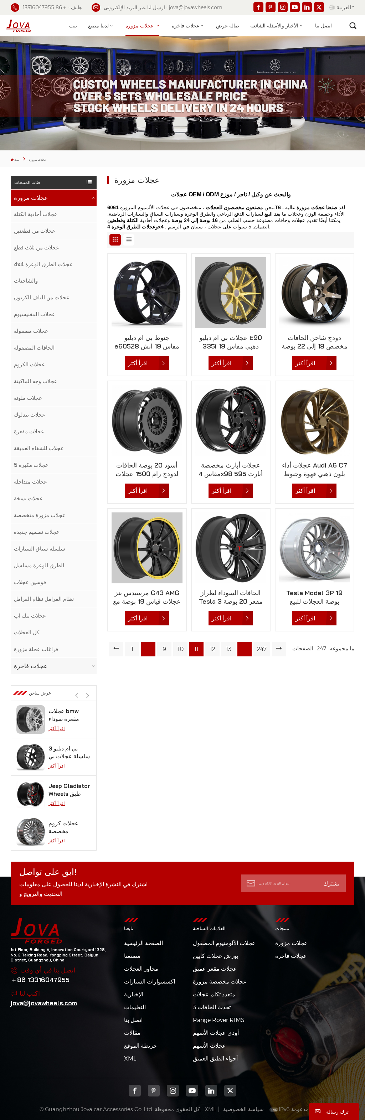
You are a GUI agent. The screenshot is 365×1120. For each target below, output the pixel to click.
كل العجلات (26, 632)
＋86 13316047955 (40, 980)
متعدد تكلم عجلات (214, 994)
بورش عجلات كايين (215, 956)
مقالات (132, 1032)
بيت (73, 25)
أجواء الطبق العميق (215, 1058)
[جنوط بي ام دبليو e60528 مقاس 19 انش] (147, 292)
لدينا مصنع (98, 25)
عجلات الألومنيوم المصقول (224, 943)
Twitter (230, 1091)
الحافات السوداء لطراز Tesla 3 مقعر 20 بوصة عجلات (231, 597)
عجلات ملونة (28, 397)
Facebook (135, 1091)
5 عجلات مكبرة (31, 464)
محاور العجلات (141, 968)
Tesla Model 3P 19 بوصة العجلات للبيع (314, 597)
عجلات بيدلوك (29, 414)
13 (228, 649)
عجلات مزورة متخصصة (40, 515)
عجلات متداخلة (30, 481)
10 (181, 649)
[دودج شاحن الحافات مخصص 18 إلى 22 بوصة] (314, 292)
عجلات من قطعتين (34, 230)
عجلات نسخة (28, 498)
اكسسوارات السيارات (149, 981)
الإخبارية (133, 994)
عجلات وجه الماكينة (35, 381)
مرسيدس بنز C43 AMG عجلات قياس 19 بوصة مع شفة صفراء (147, 597)
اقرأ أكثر (56, 728)
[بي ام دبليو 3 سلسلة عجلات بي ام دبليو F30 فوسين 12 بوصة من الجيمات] (30, 719)
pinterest (154, 1091)
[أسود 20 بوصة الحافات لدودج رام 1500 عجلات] (147, 420)
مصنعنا (132, 956)
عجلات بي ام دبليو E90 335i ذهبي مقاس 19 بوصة (231, 342)
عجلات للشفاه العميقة (39, 448)
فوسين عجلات (30, 582)
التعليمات (135, 1007)
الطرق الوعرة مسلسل (39, 565)
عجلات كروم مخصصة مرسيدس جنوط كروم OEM (67, 790)
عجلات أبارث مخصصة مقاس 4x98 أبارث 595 (231, 469)
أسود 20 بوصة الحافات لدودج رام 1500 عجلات (146, 469)
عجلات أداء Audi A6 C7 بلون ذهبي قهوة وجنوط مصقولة (314, 469)
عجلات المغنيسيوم (34, 314)
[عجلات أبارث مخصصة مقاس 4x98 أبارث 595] (230, 420)
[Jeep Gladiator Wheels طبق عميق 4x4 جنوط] (30, 757)
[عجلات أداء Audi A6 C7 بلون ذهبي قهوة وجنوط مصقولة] (314, 420)
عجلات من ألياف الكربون (42, 297)
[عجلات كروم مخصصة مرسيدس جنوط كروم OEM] (30, 794)
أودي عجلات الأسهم (216, 1032)
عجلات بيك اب (30, 615)
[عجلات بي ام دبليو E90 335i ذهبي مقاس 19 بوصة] (230, 292)
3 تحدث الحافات (212, 1007)
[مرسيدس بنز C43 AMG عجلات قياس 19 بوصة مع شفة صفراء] (147, 547)
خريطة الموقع (140, 1045)
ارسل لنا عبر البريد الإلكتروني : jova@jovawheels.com (163, 7)
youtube (192, 1091)
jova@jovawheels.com (44, 1003)
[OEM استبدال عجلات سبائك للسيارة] (30, 831)
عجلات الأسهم (209, 1045)
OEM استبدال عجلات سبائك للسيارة (64, 827)
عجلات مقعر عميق (215, 968)
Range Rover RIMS (219, 1020)
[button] (87, 695)
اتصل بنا (323, 25)
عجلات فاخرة (185, 25)
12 (212, 649)
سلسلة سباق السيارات (39, 548)
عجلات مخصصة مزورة (220, 981)
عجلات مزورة (140, 25)
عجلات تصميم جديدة (37, 531)
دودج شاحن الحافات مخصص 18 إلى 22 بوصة (315, 342)
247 (262, 649)
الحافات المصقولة (34, 347)
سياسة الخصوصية (243, 1109)
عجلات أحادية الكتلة (35, 214)
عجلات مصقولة (31, 330)
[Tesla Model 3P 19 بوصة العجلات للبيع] (314, 547)
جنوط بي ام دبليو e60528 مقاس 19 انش (146, 342)
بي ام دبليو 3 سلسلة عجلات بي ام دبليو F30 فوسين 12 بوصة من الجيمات (69, 715)
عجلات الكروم (29, 364)
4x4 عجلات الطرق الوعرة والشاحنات (43, 272)
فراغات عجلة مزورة (36, 649)
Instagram (173, 1091)
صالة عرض (227, 25)
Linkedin (211, 1091)
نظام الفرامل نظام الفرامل (44, 598)
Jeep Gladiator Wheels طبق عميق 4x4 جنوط (69, 752)
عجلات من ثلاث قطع (36, 247)
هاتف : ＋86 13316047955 (52, 7)
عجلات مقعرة (29, 431)
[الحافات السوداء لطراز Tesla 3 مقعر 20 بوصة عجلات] (230, 547)
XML (130, 1058)
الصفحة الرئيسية (143, 943)
